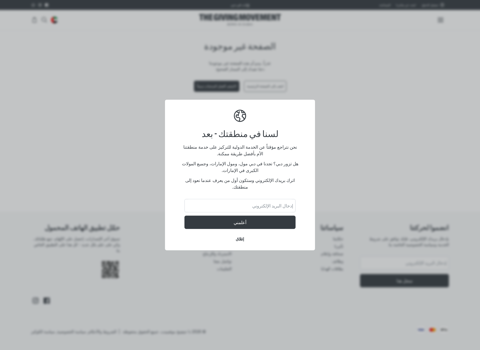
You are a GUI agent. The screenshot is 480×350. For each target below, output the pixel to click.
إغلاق (240, 238)
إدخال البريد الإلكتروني (272, 206)
